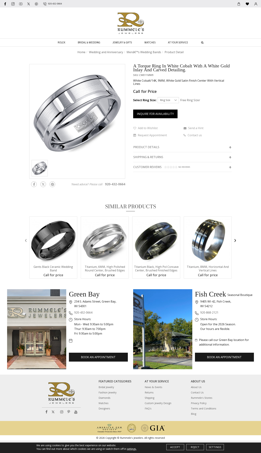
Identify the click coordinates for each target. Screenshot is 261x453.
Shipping (149, 397)
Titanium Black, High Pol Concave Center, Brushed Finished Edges (156, 268)
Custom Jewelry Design (158, 403)
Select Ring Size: (144, 100)
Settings (215, 447)
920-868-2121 (209, 312)
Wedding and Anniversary (106, 52)
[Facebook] (5, 4)
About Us (196, 387)
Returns (149, 392)
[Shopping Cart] (238, 3)
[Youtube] (20, 4)
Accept (175, 447)
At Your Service (178, 42)
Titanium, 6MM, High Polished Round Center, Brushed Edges (105, 268)
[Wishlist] (247, 3)
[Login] (255, 3)
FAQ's (148, 408)
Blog (193, 413)
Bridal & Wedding (89, 42)
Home (81, 52)
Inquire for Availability (155, 114)
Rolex (61, 42)
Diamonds (104, 397)
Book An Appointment (98, 357)
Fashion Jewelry (107, 392)
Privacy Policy (198, 403)
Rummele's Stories (201, 397)
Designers (104, 408)
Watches (150, 42)
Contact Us (197, 392)
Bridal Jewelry (106, 387)
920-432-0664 (83, 312)
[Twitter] (28, 4)
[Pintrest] (52, 184)
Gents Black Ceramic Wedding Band (53, 268)
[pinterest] (36, 4)
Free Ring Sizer (190, 100)
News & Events (153, 387)
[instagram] (13, 4)
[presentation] (25, 240)
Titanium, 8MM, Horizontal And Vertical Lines (208, 268)
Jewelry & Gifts (122, 42)
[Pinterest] (68, 412)
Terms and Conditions (203, 408)
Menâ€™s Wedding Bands (144, 52)
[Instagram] (61, 412)
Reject (195, 447)
